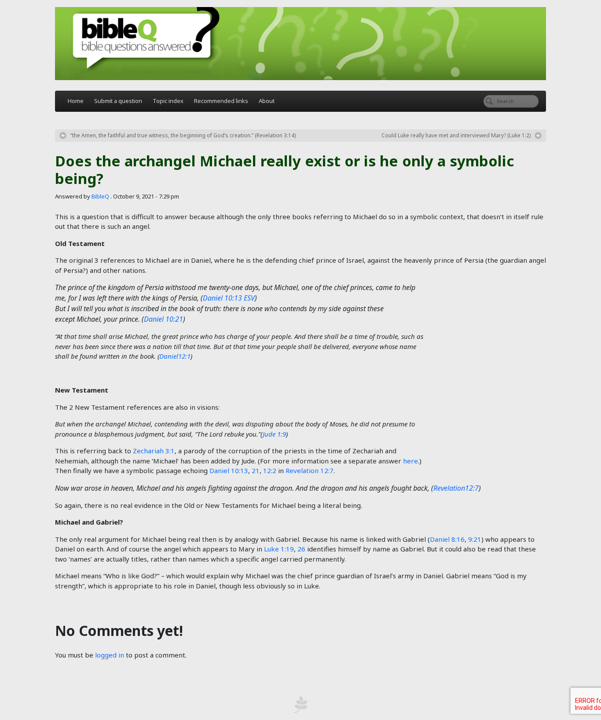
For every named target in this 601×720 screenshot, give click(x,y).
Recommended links (221, 101)
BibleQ (100, 196)
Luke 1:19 (279, 548)
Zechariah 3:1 (154, 450)
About (267, 101)
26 (301, 548)
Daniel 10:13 (228, 470)
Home (76, 101)
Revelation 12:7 (309, 470)
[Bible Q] (300, 43)
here (410, 460)
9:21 (474, 539)
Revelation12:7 (456, 488)
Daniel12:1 (175, 356)
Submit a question (118, 101)
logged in (109, 654)
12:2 (269, 470)
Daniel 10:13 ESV (229, 298)
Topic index (168, 101)
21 (256, 470)
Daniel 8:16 (447, 539)
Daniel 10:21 (163, 319)
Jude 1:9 (274, 434)
